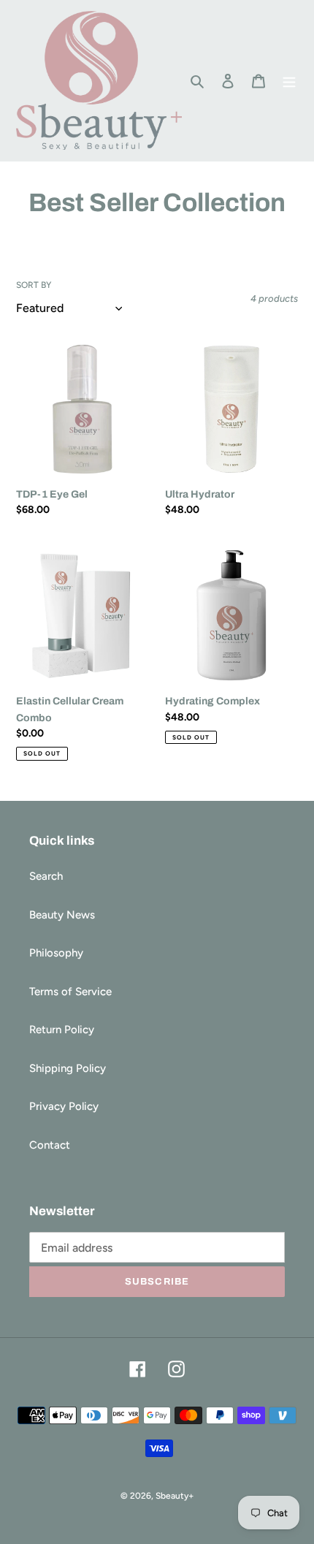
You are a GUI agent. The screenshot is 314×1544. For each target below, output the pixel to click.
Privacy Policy (64, 1106)
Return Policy (61, 1029)
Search (46, 876)
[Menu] (289, 80)
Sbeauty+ (175, 1496)
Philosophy (56, 952)
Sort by (33, 285)
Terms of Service (70, 991)
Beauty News (62, 914)
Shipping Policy (67, 1068)
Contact (49, 1145)
